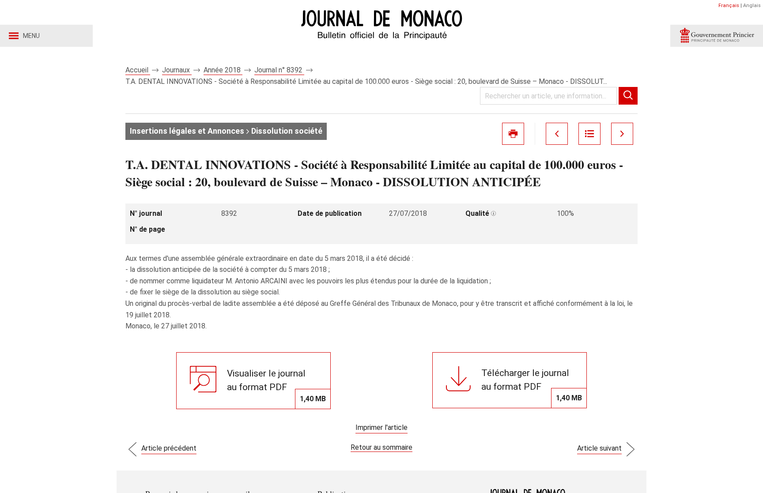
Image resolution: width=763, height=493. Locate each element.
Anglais (752, 5)
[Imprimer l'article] (513, 134)
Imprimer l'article (381, 427)
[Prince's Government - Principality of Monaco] (716, 36)
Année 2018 (223, 70)
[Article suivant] (622, 134)
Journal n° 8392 (279, 70)
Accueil (137, 70)
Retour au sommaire (381, 447)
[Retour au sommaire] (589, 134)
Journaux (177, 70)
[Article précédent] (557, 134)
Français (728, 5)
